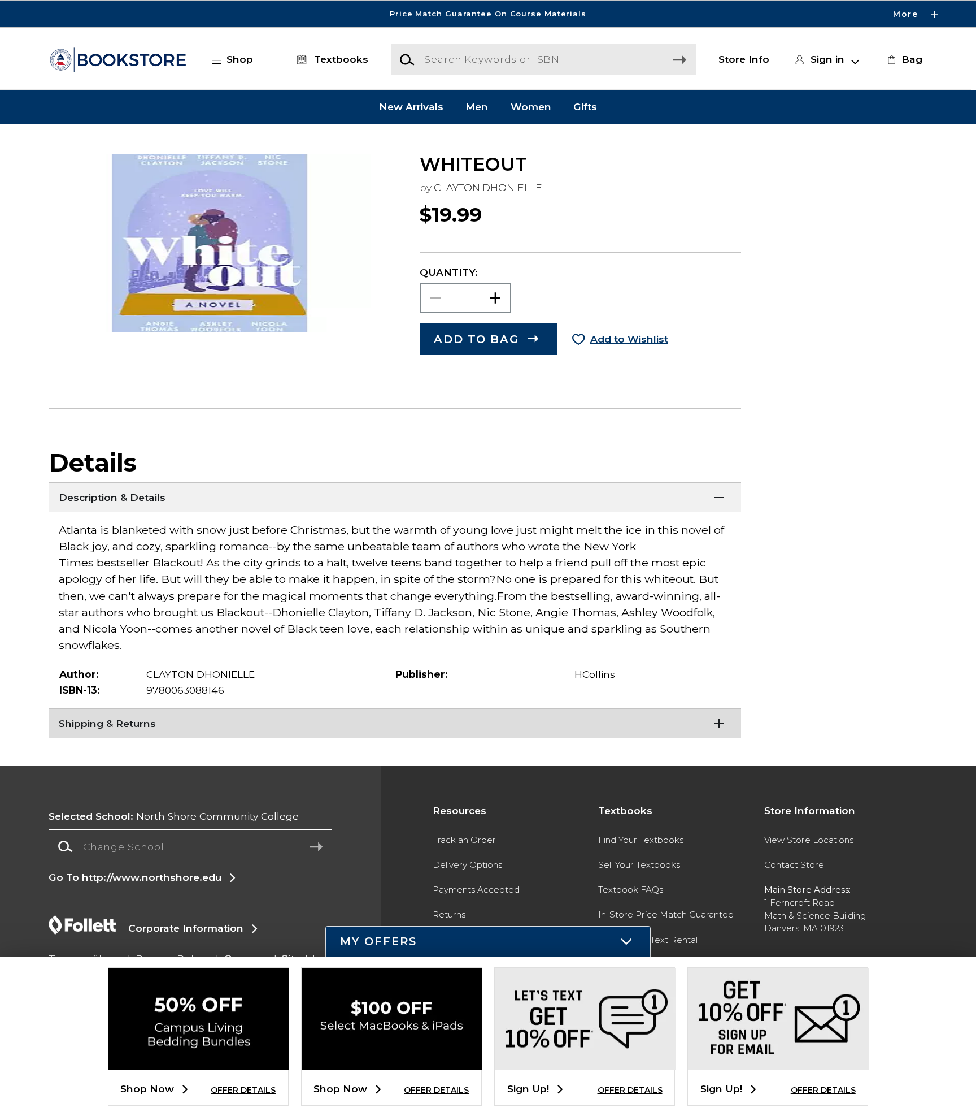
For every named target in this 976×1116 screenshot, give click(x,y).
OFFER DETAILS (243, 1090)
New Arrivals (411, 107)
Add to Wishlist (629, 339)
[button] (488, 14)
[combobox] (190, 846)
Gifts (585, 107)
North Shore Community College (174, 816)
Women (531, 107)
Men (476, 107)
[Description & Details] (395, 496)
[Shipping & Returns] (395, 722)
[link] (903, 59)
